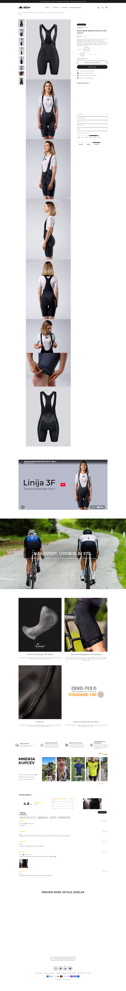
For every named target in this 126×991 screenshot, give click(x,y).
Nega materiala (80, 125)
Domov (20, 12)
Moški (47, 7)
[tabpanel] (63, 847)
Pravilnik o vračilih (71, 973)
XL (90, 54)
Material (79, 121)
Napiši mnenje (102, 812)
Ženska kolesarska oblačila (28, 12)
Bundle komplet (75, 7)
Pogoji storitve (39, 973)
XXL (95, 54)
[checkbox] (64, 817)
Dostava (79, 128)
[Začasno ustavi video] (49, 769)
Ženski (86, 49)
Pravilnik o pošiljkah (61, 973)
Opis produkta (80, 114)
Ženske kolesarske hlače (40, 12)
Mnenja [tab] (23, 813)
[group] (74, 769)
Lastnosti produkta (81, 117)
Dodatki (65, 7)
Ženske (56, 7)
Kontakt (89, 973)
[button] (62, 799)
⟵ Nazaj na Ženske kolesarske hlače (63, 958)
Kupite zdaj (92, 67)
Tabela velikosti (81, 973)
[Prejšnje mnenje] (99, 784)
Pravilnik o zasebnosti (49, 973)
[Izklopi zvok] (53, 779)
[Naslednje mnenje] (102, 784)
